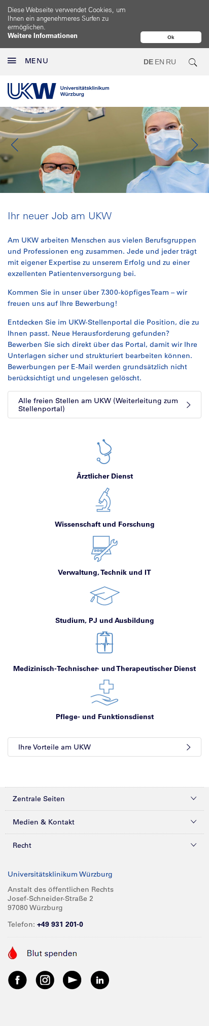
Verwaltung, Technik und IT (104, 572)
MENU (37, 60)
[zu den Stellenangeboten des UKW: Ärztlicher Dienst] (104, 451)
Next (194, 145)
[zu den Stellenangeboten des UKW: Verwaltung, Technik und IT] (104, 547)
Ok (171, 37)
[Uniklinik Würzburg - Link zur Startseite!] (58, 91)
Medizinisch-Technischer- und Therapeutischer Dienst (104, 668)
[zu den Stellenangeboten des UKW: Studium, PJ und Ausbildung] (105, 595)
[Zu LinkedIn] (100, 979)
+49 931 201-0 (60, 924)
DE (148, 62)
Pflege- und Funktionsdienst (105, 716)
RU (171, 62)
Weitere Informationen (43, 35)
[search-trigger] (193, 61)
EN (159, 62)
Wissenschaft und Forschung (105, 524)
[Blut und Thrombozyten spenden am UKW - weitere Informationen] (43, 952)
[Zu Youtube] (72, 979)
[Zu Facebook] (18, 979)
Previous (15, 145)
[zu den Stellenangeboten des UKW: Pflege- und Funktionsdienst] (104, 691)
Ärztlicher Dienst (105, 476)
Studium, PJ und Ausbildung (104, 620)
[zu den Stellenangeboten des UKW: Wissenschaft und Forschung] (104, 499)
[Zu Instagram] (45, 979)
